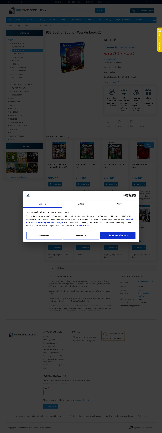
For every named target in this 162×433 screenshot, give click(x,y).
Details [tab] (81, 204)
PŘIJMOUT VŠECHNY (118, 236)
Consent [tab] (42, 204)
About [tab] (119, 204)
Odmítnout (44, 236)
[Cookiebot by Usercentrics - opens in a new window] (124, 195)
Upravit (79, 236)
